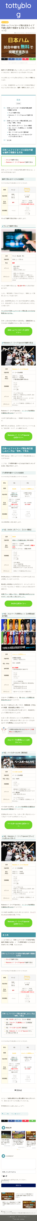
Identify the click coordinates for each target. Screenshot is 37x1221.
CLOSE (18, 103)
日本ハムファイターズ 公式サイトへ (18, 331)
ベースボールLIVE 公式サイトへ (18, 825)
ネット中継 (5, 22)
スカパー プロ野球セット (19, 654)
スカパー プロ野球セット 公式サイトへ (18, 741)
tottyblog (18, 9)
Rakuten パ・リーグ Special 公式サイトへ (18, 436)
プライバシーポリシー (23, 1216)
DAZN (14, 488)
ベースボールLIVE (17, 771)
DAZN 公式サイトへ (18, 603)
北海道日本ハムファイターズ (21, 1113)
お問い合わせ (12, 1216)
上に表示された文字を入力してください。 (14, 1179)
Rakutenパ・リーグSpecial (27, 190)
